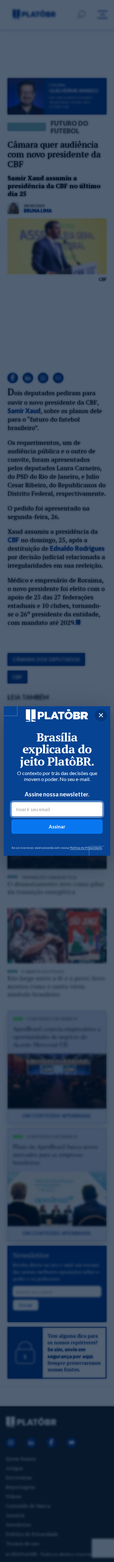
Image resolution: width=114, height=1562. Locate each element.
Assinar (57, 826)
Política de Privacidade (86, 847)
